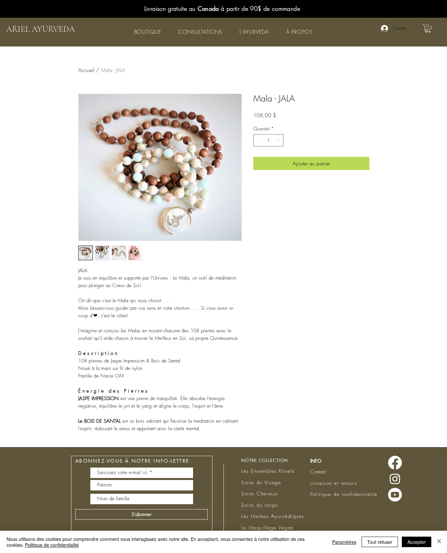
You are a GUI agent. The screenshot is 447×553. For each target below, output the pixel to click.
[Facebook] (395, 463)
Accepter (416, 542)
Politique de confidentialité (52, 545)
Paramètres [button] (344, 542)
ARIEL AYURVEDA (40, 29)
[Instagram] (395, 479)
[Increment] (278, 140)
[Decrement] (258, 140)
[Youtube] (395, 495)
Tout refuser (379, 542)
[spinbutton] (268, 140)
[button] (148, 32)
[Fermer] (439, 542)
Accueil (86, 70)
